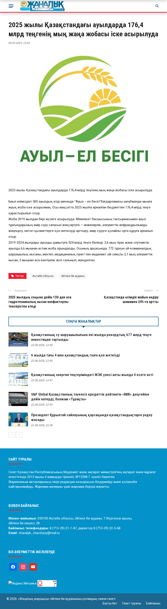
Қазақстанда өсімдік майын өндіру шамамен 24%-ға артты (131, 299)
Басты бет (110, 603)
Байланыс (153, 603)
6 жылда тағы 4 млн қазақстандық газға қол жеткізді (75, 355)
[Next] (19, 435)
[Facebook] (13, 567)
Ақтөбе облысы (43, 276)
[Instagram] (23, 567)
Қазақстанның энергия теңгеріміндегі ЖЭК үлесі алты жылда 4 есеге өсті (92, 375)
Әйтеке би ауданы (73, 276)
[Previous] (11, 435)
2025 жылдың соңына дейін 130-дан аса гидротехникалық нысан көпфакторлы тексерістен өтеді (39, 301)
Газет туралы (131, 603)
